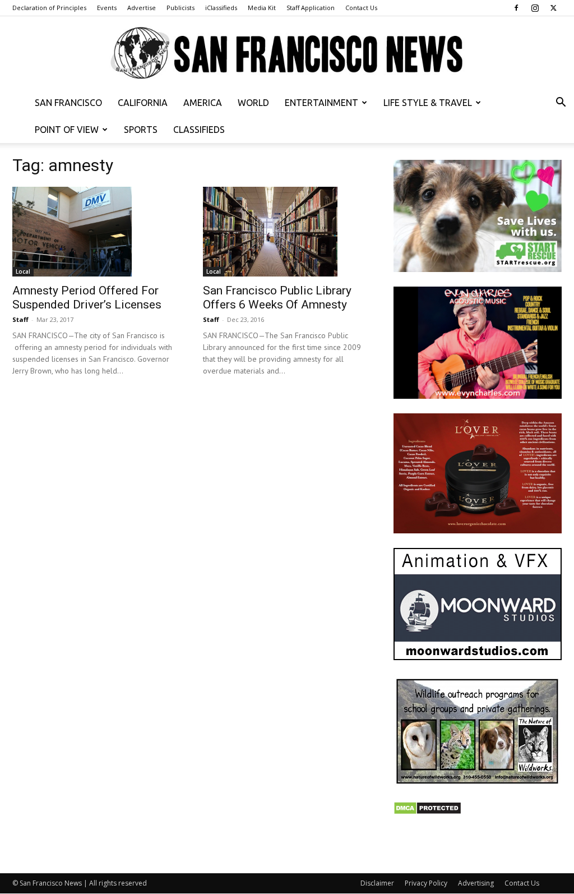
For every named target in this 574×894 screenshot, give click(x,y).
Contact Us (361, 7)
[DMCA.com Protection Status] (427, 812)
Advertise (141, 7)
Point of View (67, 130)
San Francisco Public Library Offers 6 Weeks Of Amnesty (277, 297)
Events (107, 7)
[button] (560, 103)
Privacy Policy (426, 883)
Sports (141, 130)
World (253, 103)
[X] (553, 8)
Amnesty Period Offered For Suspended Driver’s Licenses (86, 297)
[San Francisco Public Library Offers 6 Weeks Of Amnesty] (287, 232)
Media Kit (262, 7)
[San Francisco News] (287, 53)
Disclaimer (377, 883)
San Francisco (68, 103)
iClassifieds (221, 7)
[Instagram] (534, 8)
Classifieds (199, 130)
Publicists (180, 7)
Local (23, 271)
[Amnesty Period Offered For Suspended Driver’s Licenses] (96, 232)
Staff (20, 319)
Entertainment (321, 103)
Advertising (476, 883)
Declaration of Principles (49, 7)
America (202, 103)
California (143, 103)
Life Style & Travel (427, 103)
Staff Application (310, 7)
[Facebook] (516, 8)
